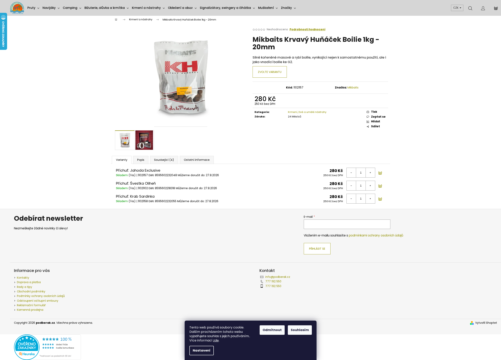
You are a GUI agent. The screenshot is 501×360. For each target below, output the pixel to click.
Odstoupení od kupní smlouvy (37, 301)
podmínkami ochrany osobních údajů (376, 235)
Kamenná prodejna (30, 310)
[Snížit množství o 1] (351, 172)
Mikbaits (352, 87)
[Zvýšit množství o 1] (370, 172)
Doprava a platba (29, 282)
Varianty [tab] (121, 160)
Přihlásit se (317, 249)
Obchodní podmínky (31, 291)
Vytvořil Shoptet (486, 323)
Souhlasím (300, 330)
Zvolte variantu (270, 72)
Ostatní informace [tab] (197, 160)
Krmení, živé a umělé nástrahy (307, 112)
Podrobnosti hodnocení (307, 29)
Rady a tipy (24, 287)
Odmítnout (272, 330)
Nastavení (201, 350)
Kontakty (23, 278)
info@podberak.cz (277, 277)
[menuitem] (33, 8)
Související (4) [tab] (164, 160)
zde (216, 340)
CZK (456, 8)
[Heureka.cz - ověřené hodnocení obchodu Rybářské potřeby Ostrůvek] (47, 347)
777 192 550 (273, 281)
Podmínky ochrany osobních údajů (41, 296)
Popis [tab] (140, 160)
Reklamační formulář (31, 305)
